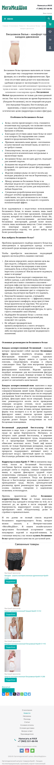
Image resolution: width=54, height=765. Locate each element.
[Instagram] (27, 751)
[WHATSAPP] (32, 751)
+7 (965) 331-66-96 (44, 8)
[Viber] (18, 694)
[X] (14, 694)
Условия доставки (27, 728)
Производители (27, 734)
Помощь (27, 719)
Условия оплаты (27, 725)
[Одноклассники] (7, 694)
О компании (27, 710)
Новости (27, 713)
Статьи (27, 722)
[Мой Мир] (10, 694)
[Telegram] (29, 694)
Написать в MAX (44, 5)
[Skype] (25, 694)
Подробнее (10, 581)
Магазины (27, 716)
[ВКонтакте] (3, 694)
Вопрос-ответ (27, 731)
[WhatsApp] (21, 694)
